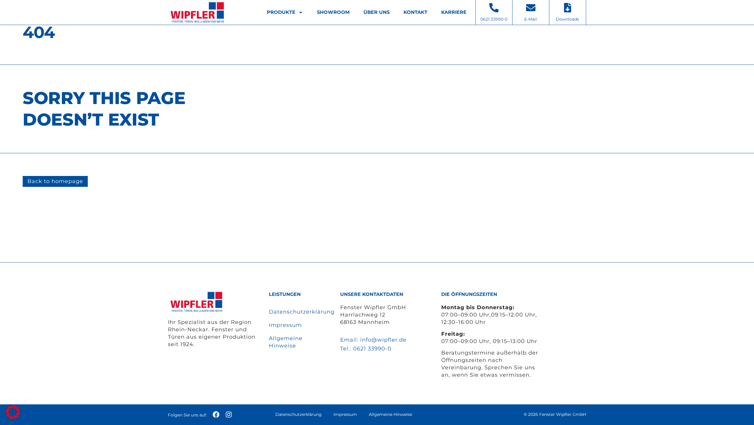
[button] (13, 412)
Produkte (281, 12)
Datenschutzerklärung (298, 312)
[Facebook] (216, 414)
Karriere (454, 12)
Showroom (333, 12)
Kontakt (415, 12)
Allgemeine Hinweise (285, 342)
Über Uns (376, 12)
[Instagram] (228, 414)
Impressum (285, 325)
